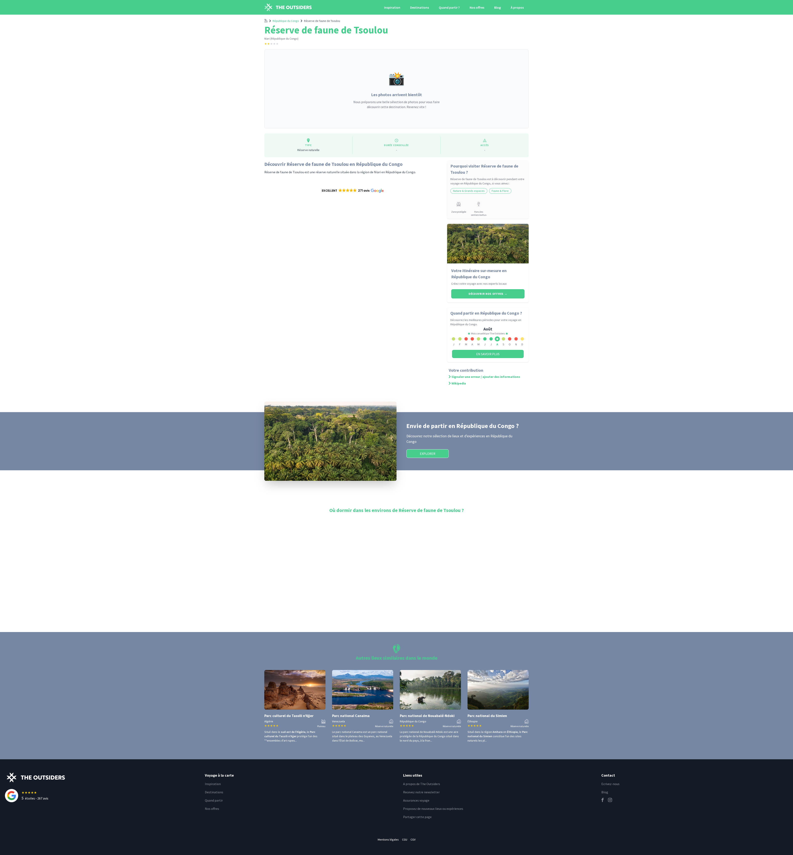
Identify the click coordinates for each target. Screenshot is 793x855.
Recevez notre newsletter (421, 792)
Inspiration (392, 7)
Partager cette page (417, 817)
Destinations (419, 7)
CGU (404, 839)
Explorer (427, 454)
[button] (352, 190)
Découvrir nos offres (488, 294)
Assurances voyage (416, 800)
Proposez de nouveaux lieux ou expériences (433, 809)
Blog (497, 7)
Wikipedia (458, 383)
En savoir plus (488, 354)
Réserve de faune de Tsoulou (322, 21)
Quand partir (214, 800)
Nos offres (477, 7)
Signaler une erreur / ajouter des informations (485, 377)
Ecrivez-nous (610, 784)
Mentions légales (388, 839)
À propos (517, 7)
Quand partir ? (449, 7)
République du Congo (286, 21)
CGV (413, 839)
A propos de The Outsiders (421, 784)
